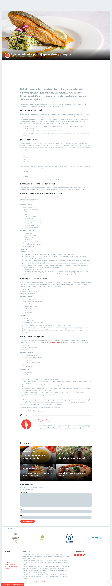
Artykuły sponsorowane (11, 566)
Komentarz (23, 492)
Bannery (7, 568)
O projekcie (8, 555)
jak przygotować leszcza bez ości (54, 342)
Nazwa (22, 509)
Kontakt (6, 557)
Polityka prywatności (10, 564)
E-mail (22, 515)
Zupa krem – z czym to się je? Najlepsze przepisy (36, 456)
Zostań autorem (9, 558)
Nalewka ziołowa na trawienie (72, 458)
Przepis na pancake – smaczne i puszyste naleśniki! (37, 474)
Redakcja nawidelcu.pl (44, 420)
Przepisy (12, 56)
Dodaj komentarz (31, 56)
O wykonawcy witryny (41, 581)
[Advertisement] (56, 72)
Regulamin (7, 562)
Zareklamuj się (8, 560)
